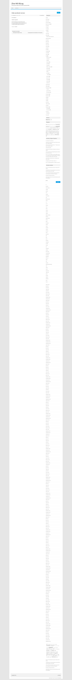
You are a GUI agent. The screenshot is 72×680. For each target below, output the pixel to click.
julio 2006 (47, 631)
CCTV (46, 27)
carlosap (14, 15)
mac (56, 129)
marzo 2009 (47, 580)
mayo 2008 (47, 596)
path (49, 653)
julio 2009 (47, 574)
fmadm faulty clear (48, 147)
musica (47, 54)
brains (47, 25)
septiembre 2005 (48, 641)
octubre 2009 (48, 569)
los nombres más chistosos (49, 140)
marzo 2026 (47, 292)
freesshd (56, 647)
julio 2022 (47, 346)
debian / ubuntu (48, 66)
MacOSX (47, 76)
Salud (46, 97)
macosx (48, 652)
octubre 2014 (48, 478)
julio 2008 (47, 593)
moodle (47, 52)
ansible (47, 189)
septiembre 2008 (48, 590)
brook (51, 124)
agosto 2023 (47, 327)
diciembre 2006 (48, 623)
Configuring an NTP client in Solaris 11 (51, 160)
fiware (47, 43)
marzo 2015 (47, 472)
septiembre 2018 (48, 418)
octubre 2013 (48, 496)
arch (47, 60)
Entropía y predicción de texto (50, 175)
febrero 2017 (48, 445)
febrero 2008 (48, 601)
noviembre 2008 (48, 587)
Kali (46, 71)
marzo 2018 (47, 426)
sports (47, 102)
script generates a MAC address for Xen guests (35, 32)
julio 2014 (47, 483)
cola (52, 126)
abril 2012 (47, 523)
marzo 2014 (47, 488)
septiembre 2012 (48, 515)
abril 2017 (47, 442)
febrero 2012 (48, 526)
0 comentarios (42, 15)
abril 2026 (47, 290)
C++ (46, 202)
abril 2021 (47, 370)
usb (51, 134)
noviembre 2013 (48, 494)
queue (48, 132)
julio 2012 (47, 518)
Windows (57, 134)
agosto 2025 (47, 300)
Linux (47, 73)
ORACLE (47, 86)
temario (58, 655)
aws (47, 31)
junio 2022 (47, 348)
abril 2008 (47, 598)
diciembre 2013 (48, 493)
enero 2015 (47, 475)
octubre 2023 (48, 324)
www (46, 111)
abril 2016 (47, 456)
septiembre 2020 (48, 381)
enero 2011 (47, 547)
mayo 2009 (47, 577)
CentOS (58, 124)
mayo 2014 (47, 485)
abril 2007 (47, 617)
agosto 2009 (47, 572)
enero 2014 (47, 491)
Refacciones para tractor (50, 654)
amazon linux (48, 57)
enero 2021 (47, 375)
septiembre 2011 (48, 534)
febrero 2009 (48, 582)
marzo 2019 (47, 408)
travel (46, 105)
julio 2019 (47, 402)
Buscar (47, 180)
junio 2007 (47, 614)
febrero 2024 (48, 319)
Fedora (47, 68)
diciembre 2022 (48, 340)
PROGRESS (47, 94)
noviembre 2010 (48, 550)
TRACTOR (47, 103)
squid (58, 133)
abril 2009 (47, 579)
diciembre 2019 (48, 394)
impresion (47, 129)
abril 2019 (47, 407)
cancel (52, 124)
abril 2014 (47, 486)
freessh (54, 647)
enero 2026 (47, 295)
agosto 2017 (47, 435)
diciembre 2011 (48, 529)
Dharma (47, 35)
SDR (46, 261)
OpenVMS (47, 84)
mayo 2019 (47, 405)
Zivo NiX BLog (17, 3)
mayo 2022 (47, 349)
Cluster (47, 33)
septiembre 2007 (48, 609)
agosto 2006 (47, 630)
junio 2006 (47, 633)
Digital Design (48, 38)
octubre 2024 (48, 308)
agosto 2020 (47, 383)
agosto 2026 (47, 284)
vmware (47, 81)
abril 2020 (47, 389)
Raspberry (47, 95)
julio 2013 (47, 501)
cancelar (54, 124)
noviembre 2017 (48, 432)
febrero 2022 (48, 354)
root (51, 133)
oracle (57, 130)
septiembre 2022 (48, 343)
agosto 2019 (47, 400)
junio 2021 (47, 367)
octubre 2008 (48, 588)
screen (54, 133)
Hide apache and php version (17, 32)
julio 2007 (47, 612)
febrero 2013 (48, 507)
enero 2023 (47, 338)
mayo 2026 (47, 289)
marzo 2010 (47, 561)
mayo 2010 (47, 558)
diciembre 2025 (48, 297)
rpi (52, 133)
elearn (47, 41)
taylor (47, 134)
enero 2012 (47, 528)
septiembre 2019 (48, 399)
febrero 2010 (48, 563)
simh (46, 100)
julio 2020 (47, 384)
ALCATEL (47, 19)
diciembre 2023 (48, 322)
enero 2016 (47, 461)
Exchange (47, 108)
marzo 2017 (47, 443)
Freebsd (47, 227)
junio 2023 (47, 330)
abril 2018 (47, 424)
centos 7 (48, 126)
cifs (50, 126)
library (52, 129)
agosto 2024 (47, 311)
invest (46, 232)
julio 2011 (47, 537)
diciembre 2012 (48, 510)
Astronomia (47, 22)
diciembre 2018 (48, 413)
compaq (54, 126)
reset (49, 133)
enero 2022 (47, 356)
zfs (46, 135)
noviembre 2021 (48, 359)
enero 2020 (47, 392)
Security (16, 26)
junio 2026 (47, 287)
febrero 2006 (48, 636)
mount (54, 130)
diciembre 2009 (48, 566)
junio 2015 (47, 467)
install (49, 129)
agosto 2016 (47, 453)
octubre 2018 (48, 416)
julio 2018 (47, 421)
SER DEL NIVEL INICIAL (49, 36)
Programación (48, 253)
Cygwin (47, 65)
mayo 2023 (47, 332)
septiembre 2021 (48, 362)
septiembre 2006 (48, 628)
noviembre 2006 (48, 625)
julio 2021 (47, 365)
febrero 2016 (48, 459)
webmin (47, 82)
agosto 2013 (47, 499)
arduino (47, 194)
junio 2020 (47, 386)
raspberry (51, 132)
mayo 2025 (47, 303)
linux (46, 49)
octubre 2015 (48, 464)
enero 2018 (47, 429)
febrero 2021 (48, 373)
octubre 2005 (48, 639)
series (56, 133)
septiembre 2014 (48, 480)
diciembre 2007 (48, 604)
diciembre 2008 (48, 585)
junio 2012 (47, 520)
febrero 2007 (48, 620)
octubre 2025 (48, 298)
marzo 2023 (47, 335)
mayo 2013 (47, 502)
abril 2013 (47, 504)
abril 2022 (47, 351)
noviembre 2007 (48, 606)
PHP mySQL (48, 92)
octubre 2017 (48, 434)
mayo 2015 (47, 469)
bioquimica (48, 124)
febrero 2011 (48, 545)
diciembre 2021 (48, 357)
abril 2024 (47, 316)
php (46, 132)
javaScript (47, 90)
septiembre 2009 (48, 571)
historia (47, 44)
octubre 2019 (48, 397)
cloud (46, 30)
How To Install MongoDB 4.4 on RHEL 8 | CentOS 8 (53, 162)
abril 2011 (47, 542)
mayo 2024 (47, 314)
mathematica (50, 130)
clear (51, 126)
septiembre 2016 (48, 451)
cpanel (47, 63)
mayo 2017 (47, 440)
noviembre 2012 (48, 512)
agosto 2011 (47, 536)
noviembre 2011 (48, 531)
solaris (47, 79)
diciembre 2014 (48, 477)
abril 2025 (47, 305)
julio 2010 (47, 555)
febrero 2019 (48, 410)
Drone (47, 219)
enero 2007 (47, 622)
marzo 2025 (47, 306)
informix (47, 46)
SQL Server (47, 109)
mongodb (47, 51)
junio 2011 (47, 539)
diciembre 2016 (48, 448)
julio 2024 (47, 313)
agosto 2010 (47, 553)
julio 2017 (47, 437)
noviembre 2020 (48, 378)
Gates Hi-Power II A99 (54, 127)
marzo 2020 (47, 391)
